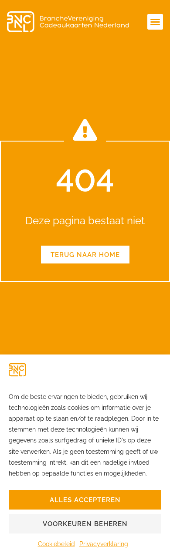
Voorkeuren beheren (85, 524)
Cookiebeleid (56, 543)
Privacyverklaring (103, 543)
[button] (155, 22)
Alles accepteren (85, 500)
